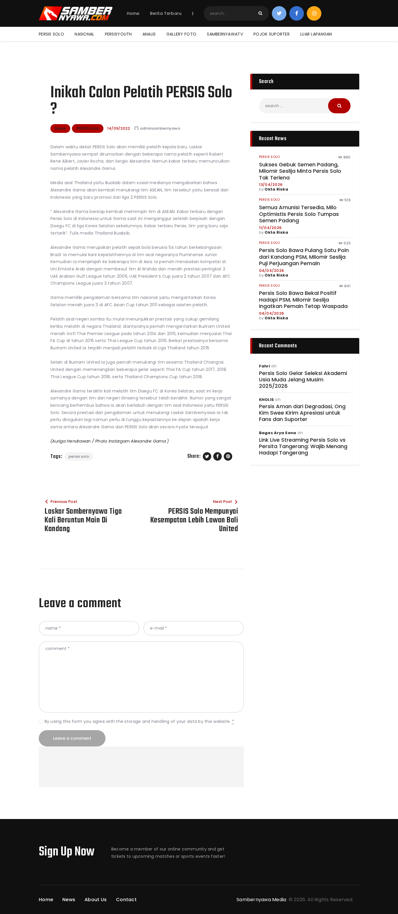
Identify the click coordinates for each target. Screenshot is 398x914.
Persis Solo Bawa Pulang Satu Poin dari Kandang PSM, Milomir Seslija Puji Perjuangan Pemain (304, 257)
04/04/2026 (271, 270)
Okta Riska (276, 189)
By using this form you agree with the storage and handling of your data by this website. (139, 721)
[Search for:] (305, 106)
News (60, 128)
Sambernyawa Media (262, 899)
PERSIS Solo (88, 128)
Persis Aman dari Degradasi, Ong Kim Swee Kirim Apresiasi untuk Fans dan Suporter (302, 412)
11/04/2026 (270, 227)
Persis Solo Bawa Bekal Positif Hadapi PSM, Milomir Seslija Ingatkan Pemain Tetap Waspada (303, 300)
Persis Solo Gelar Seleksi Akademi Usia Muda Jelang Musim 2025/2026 (303, 379)
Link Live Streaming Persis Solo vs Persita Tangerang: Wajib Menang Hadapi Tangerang (303, 446)
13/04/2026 (271, 184)
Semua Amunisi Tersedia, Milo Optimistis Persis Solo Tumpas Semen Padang (299, 214)
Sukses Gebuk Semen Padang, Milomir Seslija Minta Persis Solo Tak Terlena (300, 171)
